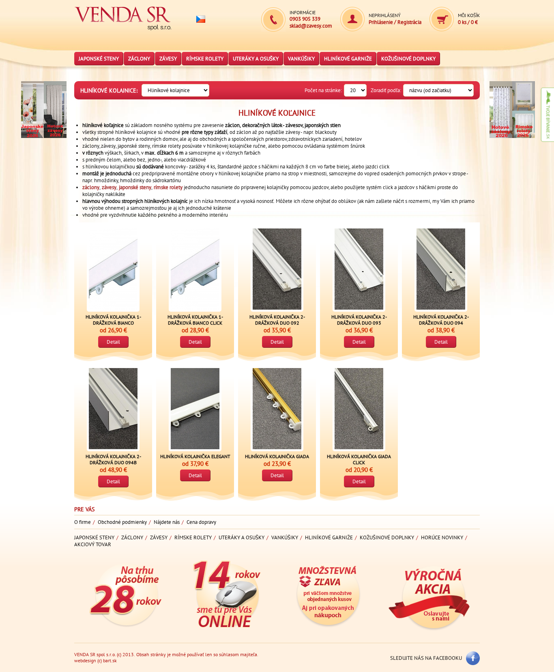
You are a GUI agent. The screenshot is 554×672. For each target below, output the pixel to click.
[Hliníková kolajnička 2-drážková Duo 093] (359, 269)
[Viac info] (32, 144)
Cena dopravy (201, 522)
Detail (113, 341)
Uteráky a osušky (256, 58)
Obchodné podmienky (122, 522)
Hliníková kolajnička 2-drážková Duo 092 (277, 320)
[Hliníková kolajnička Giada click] (359, 408)
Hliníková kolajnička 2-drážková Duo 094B (113, 459)
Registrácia (409, 22)
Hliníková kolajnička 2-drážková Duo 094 (441, 320)
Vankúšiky (301, 58)
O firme (82, 522)
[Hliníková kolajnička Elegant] (195, 408)
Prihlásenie (381, 22)
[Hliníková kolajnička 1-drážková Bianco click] (195, 269)
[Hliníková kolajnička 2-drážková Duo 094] (441, 269)
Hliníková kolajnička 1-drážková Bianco (113, 320)
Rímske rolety (204, 58)
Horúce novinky (442, 537)
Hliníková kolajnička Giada (277, 456)
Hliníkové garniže (348, 58)
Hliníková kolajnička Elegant (195, 456)
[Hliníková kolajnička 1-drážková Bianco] (113, 269)
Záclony (139, 58)
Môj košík (469, 15)
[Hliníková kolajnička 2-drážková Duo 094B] (113, 408)
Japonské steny (99, 58)
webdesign (85, 660)
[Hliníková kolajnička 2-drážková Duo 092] (277, 269)
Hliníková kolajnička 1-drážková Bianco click (195, 320)
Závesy (168, 58)
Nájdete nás (167, 522)
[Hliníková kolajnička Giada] (277, 408)
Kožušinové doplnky (408, 58)
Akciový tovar (92, 544)
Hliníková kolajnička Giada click (359, 459)
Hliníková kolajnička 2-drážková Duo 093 (359, 320)
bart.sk (110, 660)
